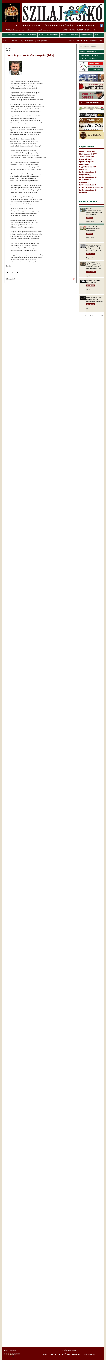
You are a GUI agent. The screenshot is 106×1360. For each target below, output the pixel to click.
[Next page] (97, 315)
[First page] (81, 315)
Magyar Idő (89, 217)
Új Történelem (90, 253)
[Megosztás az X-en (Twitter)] (12, 273)
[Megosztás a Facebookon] (7, 273)
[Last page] (102, 315)
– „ (29, 30)
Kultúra (8, 266)
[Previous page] (86, 315)
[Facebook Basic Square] (101, 25)
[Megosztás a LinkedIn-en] (17, 273)
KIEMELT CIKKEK (91, 271)
